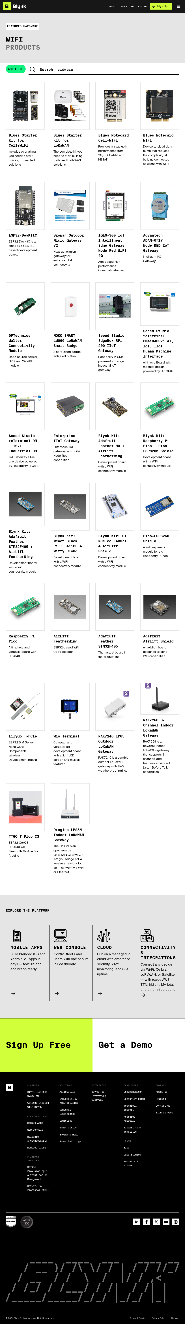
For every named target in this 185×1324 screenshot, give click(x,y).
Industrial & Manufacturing (68, 1100)
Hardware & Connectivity (37, 1138)
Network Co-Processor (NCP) (38, 1188)
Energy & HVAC (68, 1134)
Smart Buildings (70, 1141)
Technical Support (130, 1107)
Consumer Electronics (67, 1111)
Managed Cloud (36, 1147)
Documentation (133, 1091)
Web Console (35, 1129)
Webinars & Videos (131, 1163)
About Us (161, 1091)
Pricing (161, 1098)
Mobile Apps (35, 1122)
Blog (126, 1147)
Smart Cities (68, 1127)
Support (175, 1318)
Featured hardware (22, 26)
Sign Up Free (164, 1112)
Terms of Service (138, 1318)
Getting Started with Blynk (38, 1104)
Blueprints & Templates (132, 1129)
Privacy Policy (158, 1318)
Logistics (65, 1120)
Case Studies (132, 1154)
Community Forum (134, 1098)
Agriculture (67, 1091)
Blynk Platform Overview (37, 1093)
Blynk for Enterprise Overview (98, 1095)
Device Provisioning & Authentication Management (37, 1173)
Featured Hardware (129, 1118)
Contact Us (163, 1105)
